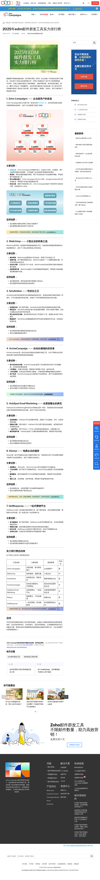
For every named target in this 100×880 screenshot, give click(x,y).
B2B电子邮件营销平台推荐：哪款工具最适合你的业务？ (81, 826)
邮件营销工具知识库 (18, 22)
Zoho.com (11, 3)
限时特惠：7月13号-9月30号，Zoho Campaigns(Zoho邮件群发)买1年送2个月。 (45, 9)
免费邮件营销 (82, 114)
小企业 (63, 781)
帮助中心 (63, 790)
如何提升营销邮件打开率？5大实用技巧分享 (81, 819)
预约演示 (84, 86)
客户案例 (61, 14)
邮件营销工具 (41, 103)
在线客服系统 (42, 3)
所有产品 (66, 3)
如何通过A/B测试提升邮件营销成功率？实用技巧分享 (81, 812)
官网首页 (8, 22)
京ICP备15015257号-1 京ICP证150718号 (68, 870)
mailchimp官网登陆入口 (83, 196)
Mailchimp (50, 790)
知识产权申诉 (52, 863)
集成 (51, 14)
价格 (41, 14)
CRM (49, 3)
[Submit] (91, 856)
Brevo (49, 800)
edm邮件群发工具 (14, 657)
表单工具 (33, 3)
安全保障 (44, 863)
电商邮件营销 (82, 119)
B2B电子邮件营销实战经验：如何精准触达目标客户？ (81, 805)
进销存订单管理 (57, 3)
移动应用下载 (65, 793)
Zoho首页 (24, 863)
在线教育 (63, 767)
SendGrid (50, 804)
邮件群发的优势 (82, 105)
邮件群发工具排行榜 (31, 22)
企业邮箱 (26, 3)
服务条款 (63, 797)
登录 (89, 3)
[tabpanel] (14, 696)
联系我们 (94, 14)
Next (66, 697)
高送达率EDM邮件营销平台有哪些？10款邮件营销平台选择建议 (34, 704)
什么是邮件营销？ (83, 109)
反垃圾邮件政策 (62, 863)
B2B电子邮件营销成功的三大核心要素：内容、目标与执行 (81, 834)
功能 (32, 14)
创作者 (63, 777)
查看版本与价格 (74, 745)
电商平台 (63, 774)
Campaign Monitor (53, 797)
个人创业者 (64, 771)
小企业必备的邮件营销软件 (81, 789)
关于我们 (31, 863)
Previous (3, 697)
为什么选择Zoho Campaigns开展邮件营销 (81, 783)
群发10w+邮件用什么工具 (83, 138)
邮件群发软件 (78, 767)
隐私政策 (76, 863)
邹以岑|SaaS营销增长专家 (35, 33)
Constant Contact (53, 794)
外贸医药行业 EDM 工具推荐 (84, 162)
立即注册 (95, 3)
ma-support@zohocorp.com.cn (79, 845)
